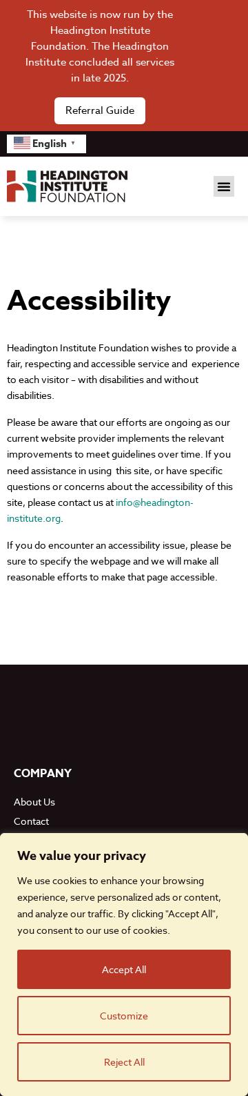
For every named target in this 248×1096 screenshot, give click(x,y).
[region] (124, 964)
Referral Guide (99, 110)
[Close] (217, 65)
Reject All (124, 1061)
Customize (124, 1015)
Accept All (124, 969)
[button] (224, 186)
